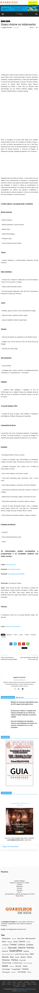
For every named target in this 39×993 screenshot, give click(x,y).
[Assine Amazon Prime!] (19, 8)
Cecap (15, 942)
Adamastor (9, 634)
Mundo (17, 957)
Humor (9, 984)
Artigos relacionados (8, 697)
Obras (29, 957)
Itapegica (26, 951)
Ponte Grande (6, 963)
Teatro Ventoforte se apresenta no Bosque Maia (9, 658)
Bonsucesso (30, 938)
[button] (36, 14)
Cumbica (29, 945)
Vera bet (19, 888)
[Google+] (19, 689)
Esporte (21, 948)
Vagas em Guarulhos (10, 846)
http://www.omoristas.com (19, 679)
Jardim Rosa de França (22, 954)
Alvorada (14, 938)
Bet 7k (19, 892)
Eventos (8, 21)
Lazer (14, 984)
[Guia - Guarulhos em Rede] (19, 785)
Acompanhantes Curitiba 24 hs (19, 803)
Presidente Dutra (17, 963)
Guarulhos (33, 634)
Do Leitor (4, 948)
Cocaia (28, 942)
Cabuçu (9, 942)
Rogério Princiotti (7, 27)
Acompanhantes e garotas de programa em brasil (19, 894)
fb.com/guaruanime (14, 569)
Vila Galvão (22, 972)
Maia (12, 957)
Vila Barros (13, 972)
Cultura (3, 21)
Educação (12, 948)
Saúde (5, 966)
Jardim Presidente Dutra (8, 954)
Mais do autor (20, 697)
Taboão (24, 966)
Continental (5, 945)
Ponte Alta (22, 960)
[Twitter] (23, 689)
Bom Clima (20, 938)
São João (18, 966)
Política (14, 960)
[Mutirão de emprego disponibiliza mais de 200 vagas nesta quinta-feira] (5, 704)
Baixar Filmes (19, 896)
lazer (32, 954)
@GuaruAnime (11, 564)
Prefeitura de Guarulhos (13, 626)
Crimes (13, 944)
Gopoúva (5, 951)
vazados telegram (19, 881)
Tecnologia (6, 969)
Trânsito (25, 969)
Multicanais (19, 886)
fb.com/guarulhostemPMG (16, 574)
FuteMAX (19, 884)
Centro (15, 634)
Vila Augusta (6, 972)
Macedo (4, 636)
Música (23, 957)
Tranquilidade (15, 969)
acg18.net (19, 805)
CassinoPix (19, 890)
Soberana (11, 966)
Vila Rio (29, 972)
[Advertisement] (19, 49)
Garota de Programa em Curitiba (19, 883)
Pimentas (6, 960)
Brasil (4, 942)
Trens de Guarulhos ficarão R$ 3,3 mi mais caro (29, 658)
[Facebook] (15, 689)
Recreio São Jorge (28, 963)
